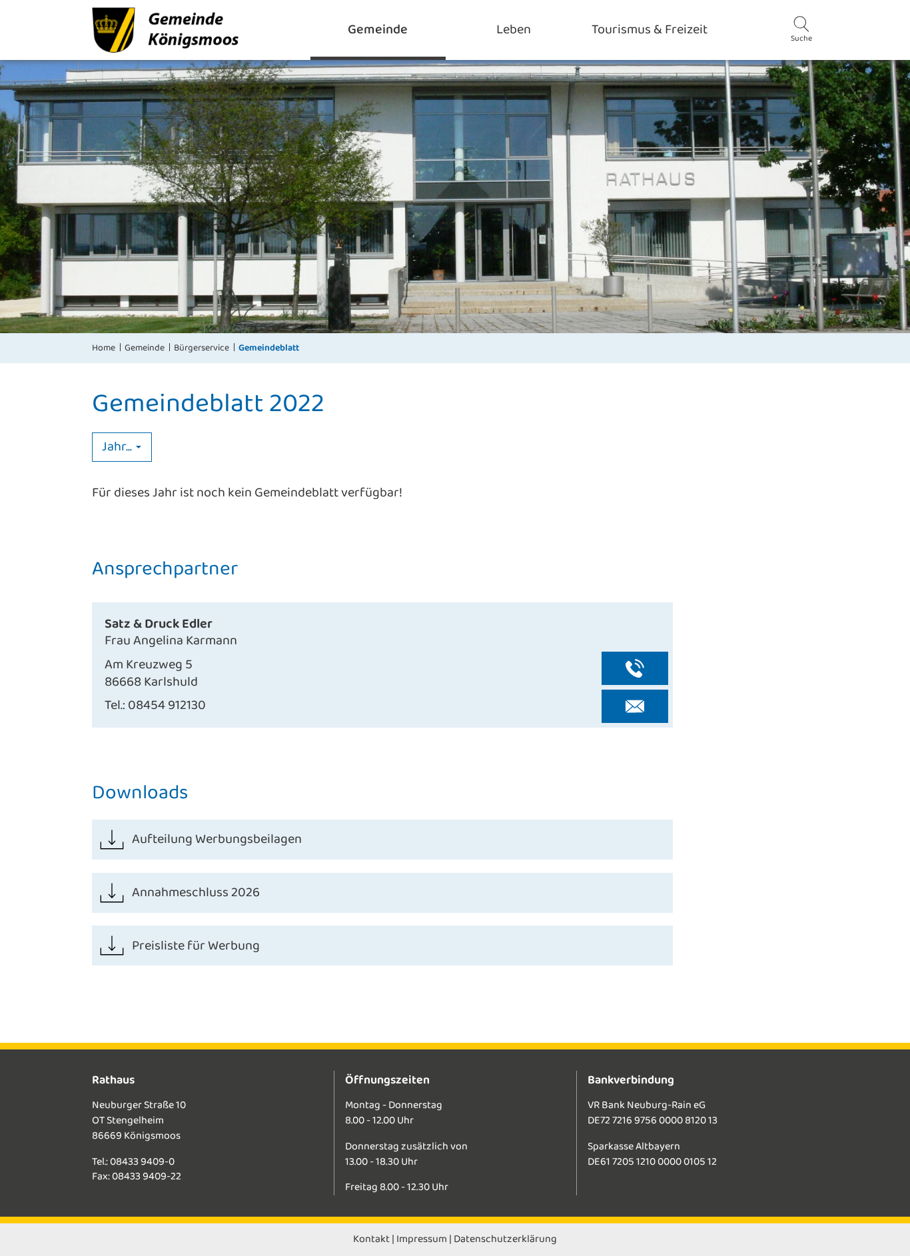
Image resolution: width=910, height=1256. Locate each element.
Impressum (421, 1239)
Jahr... (118, 446)
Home (103, 347)
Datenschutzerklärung (505, 1239)
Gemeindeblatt (268, 347)
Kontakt (371, 1239)
